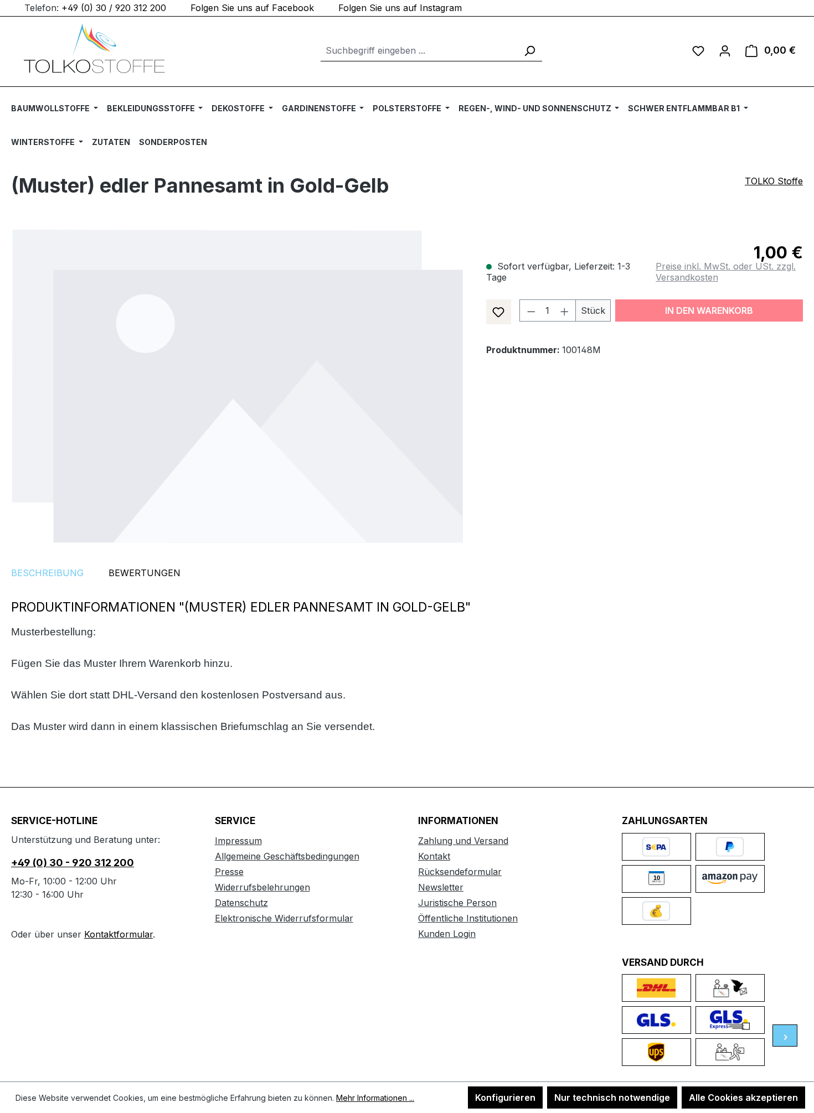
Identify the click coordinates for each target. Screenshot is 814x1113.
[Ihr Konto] (725, 50)
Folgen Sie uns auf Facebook (252, 7)
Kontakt (434, 856)
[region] (237, 386)
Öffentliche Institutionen (468, 918)
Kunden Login (447, 933)
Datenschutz (241, 902)
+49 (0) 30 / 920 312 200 (113, 7)
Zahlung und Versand (463, 840)
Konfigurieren (505, 1097)
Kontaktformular (118, 934)
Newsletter (440, 887)
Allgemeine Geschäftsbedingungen (287, 856)
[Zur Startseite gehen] (94, 48)
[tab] (47, 573)
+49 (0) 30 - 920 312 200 (72, 862)
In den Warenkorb (709, 310)
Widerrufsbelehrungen (262, 887)
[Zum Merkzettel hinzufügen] (498, 311)
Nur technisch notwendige (612, 1097)
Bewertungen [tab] (145, 572)
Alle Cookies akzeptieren (743, 1097)
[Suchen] (529, 50)
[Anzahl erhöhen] (564, 310)
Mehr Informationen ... (375, 1097)
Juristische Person (457, 902)
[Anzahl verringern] (531, 310)
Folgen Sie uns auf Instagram (400, 7)
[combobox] (419, 50)
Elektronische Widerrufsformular (284, 918)
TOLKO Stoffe (774, 181)
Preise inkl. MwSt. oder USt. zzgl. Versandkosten (726, 272)
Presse (229, 871)
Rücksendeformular (460, 871)
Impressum (238, 840)
